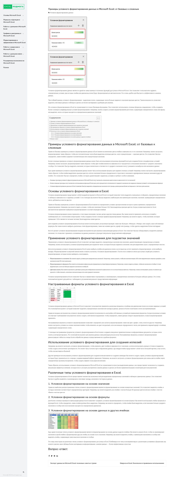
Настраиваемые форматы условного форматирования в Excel (67, 127)
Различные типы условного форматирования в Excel (65, 131)
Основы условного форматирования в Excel (62, 123)
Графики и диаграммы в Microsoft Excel (12, 34)
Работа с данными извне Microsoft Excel (12, 55)
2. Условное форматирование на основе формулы (67, 135)
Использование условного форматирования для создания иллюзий (69, 129)
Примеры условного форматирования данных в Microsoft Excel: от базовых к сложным (74, 121)
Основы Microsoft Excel (12, 15)
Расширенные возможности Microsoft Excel (13, 62)
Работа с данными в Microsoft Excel (14, 28)
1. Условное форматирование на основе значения (67, 133)
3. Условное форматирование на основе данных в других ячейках (72, 137)
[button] (97, 119)
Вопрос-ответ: (54, 139)
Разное (6, 67)
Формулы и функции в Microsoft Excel (11, 21)
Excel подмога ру (17, 475)
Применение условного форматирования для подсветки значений (69, 125)
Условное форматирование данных (61, 13)
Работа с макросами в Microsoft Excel (11, 48)
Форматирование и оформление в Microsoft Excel (14, 41)
